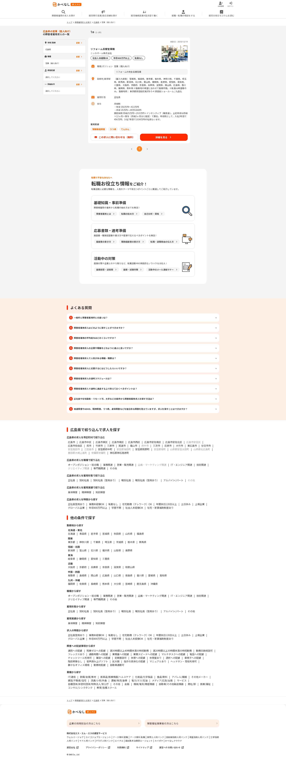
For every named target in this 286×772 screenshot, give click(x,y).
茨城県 (119, 542)
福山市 (133, 445)
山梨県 (117, 550)
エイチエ (119, 740)
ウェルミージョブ (75, 737)
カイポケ (159, 740)
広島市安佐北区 (173, 442)
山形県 (128, 533)
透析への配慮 (173, 658)
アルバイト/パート (173, 480)
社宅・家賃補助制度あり (160, 507)
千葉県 (96, 542)
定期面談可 (121, 658)
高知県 (163, 575)
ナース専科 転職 (137, 737)
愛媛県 (151, 575)
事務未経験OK (96, 504)
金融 (127, 684)
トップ (69, 22)
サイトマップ (142, 747)
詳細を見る (162, 137)
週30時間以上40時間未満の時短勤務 (129, 650)
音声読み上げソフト (97, 661)
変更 (78, 42)
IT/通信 (72, 677)
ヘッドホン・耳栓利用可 (184, 661)
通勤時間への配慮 (98, 654)
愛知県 (94, 558)
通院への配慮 (75, 650)
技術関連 (201, 464)
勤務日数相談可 (204, 650)
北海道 (71, 533)
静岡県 (83, 558)
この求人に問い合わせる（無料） (117, 137)
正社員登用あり (76, 504)
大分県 (117, 584)
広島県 (96, 22)
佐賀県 (83, 584)
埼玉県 (108, 542)
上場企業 (200, 504)
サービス (181, 680)
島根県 (83, 575)
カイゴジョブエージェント (98, 737)
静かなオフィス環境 (78, 665)
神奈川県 (84, 542)
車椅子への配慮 (192, 658)
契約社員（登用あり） (105, 480)
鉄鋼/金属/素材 (88, 677)
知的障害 (100, 492)
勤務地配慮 (100, 665)
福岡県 (71, 584)
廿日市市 (206, 445)
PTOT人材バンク (104, 740)
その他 (113, 468)
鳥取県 (71, 575)
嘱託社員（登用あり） (147, 480)
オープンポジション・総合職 (83, 464)
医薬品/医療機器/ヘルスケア (115, 677)
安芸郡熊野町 (142, 449)
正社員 (71, 480)
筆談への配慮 (103, 658)
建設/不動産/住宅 (77, 680)
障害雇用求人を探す (83, 22)
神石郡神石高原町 (119, 453)
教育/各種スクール (107, 687)
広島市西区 (134, 442)
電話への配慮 (197, 654)
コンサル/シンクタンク (80, 687)
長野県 (128, 550)
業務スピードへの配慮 (145, 654)
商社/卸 (192, 684)
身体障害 (72, 492)
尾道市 (122, 445)
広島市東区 (102, 442)
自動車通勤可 (117, 665)
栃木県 (131, 542)
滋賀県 (117, 567)
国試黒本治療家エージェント (139, 740)
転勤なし (113, 504)
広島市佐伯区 (75, 445)
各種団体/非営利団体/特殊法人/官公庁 (88, 684)
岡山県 (94, 575)
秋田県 (117, 533)
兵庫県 (94, 567)
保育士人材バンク (155, 737)
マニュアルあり (158, 661)
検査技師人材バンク (199, 737)
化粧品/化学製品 (144, 677)
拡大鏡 (115, 661)
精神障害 (86, 492)
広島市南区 (118, 442)
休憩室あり (155, 658)
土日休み (186, 504)
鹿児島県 (141, 584)
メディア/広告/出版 (162, 680)
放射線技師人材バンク (176, 737)
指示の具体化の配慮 (134, 661)
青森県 (83, 533)
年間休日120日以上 (166, 504)
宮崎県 (128, 584)
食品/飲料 (162, 677)
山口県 (117, 575)
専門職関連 (99, 468)
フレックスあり (76, 654)
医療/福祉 (205, 684)
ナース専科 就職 (120, 737)
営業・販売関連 (125, 464)
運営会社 (71, 747)
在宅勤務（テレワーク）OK (137, 504)
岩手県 (94, 533)
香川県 (140, 575)
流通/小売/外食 (99, 680)
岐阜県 (71, 558)
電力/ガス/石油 (140, 680)
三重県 (105, 558)
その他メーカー (199, 677)
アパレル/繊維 (179, 677)
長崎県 (94, 584)
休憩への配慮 (138, 658)
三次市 (156, 445)
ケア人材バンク (86, 740)
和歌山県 (130, 567)
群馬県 (142, 542)
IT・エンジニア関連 (181, 464)
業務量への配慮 (120, 654)
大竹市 (179, 445)
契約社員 (84, 480)
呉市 (89, 445)
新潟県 (71, 550)
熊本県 (105, 584)
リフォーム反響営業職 (103, 49)
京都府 (83, 567)
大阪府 (71, 567)
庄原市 (168, 445)
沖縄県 (154, 584)
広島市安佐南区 (152, 442)
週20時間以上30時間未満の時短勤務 (172, 650)
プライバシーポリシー (96, 747)
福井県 (105, 550)
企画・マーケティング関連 (152, 595)
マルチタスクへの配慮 (173, 654)
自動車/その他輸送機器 (171, 684)
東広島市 (192, 445)
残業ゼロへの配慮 (96, 650)
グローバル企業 (76, 507)
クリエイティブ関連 (78, 599)
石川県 (94, 550)
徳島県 (128, 575)
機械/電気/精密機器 (144, 684)
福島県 (140, 533)
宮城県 (105, 533)
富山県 (83, 550)
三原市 (110, 445)
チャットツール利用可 (80, 658)
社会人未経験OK (134, 507)
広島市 (71, 442)
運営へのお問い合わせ (169, 747)
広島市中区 (85, 442)
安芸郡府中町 (105, 449)
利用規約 (121, 747)
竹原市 (99, 445)
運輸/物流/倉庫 (119, 680)
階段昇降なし (75, 661)
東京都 (71, 542)
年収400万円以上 (98, 507)
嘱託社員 (126, 480)
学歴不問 (116, 507)
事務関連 (108, 464)
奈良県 (105, 567)
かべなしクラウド (173, 740)
